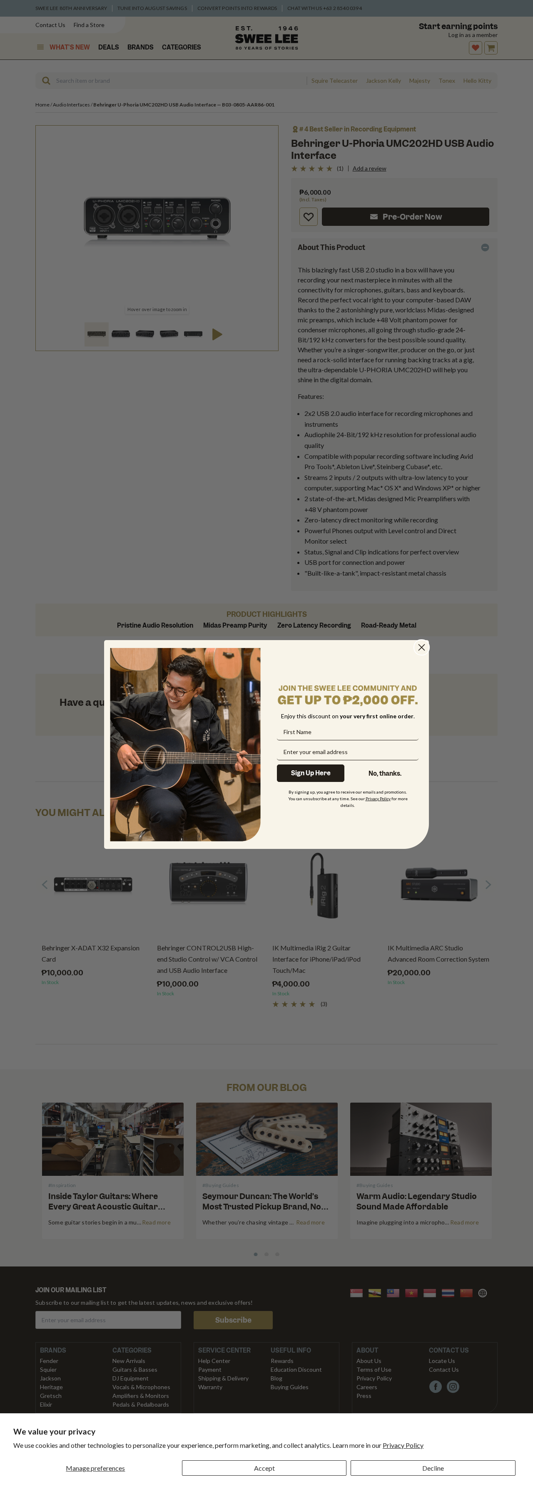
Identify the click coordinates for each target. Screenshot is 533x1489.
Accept (264, 1468)
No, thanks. (385, 773)
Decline (433, 1468)
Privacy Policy (403, 1445)
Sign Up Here (311, 773)
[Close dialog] (421, 647)
